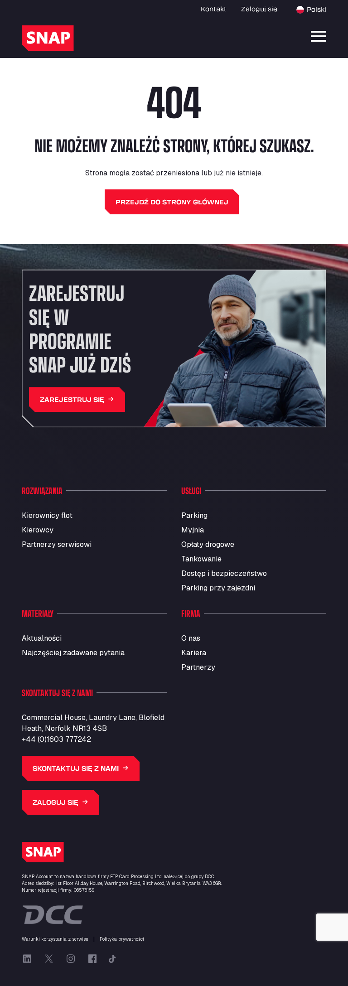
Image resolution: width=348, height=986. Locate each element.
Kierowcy (37, 530)
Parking (194, 515)
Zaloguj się (259, 9)
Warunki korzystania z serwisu (55, 939)
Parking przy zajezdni (218, 588)
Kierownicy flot (47, 515)
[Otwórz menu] (318, 36)
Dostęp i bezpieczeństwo (224, 573)
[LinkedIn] (27, 958)
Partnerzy (198, 667)
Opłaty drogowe (207, 544)
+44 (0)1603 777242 (56, 739)
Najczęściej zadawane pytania (73, 652)
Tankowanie (201, 559)
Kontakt (214, 9)
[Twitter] (49, 958)
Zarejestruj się (72, 399)
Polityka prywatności (122, 939)
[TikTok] (112, 958)
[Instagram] (70, 958)
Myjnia (192, 530)
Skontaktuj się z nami (76, 768)
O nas (190, 638)
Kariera (193, 652)
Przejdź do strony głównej (172, 202)
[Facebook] (92, 958)
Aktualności (42, 638)
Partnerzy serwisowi (57, 544)
